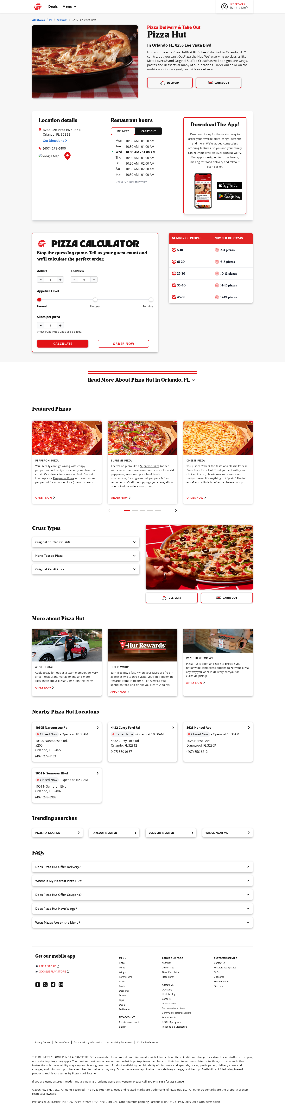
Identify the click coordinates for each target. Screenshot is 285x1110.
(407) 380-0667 (121, 751)
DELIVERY (123, 131)
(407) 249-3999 (45, 797)
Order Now (123, 344)
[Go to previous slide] (109, 510)
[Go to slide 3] (142, 510)
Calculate (62, 344)
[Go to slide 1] (127, 510)
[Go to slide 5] (158, 510)
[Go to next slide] (176, 510)
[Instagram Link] (62, 984)
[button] (85, 542)
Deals (53, 6)
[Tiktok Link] (55, 984)
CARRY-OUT (148, 131)
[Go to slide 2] (135, 510)
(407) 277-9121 (45, 756)
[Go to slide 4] (150, 510)
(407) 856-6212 (197, 751)
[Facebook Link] (39, 984)
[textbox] (66, 474)
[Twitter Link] (47, 984)
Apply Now (43, 687)
